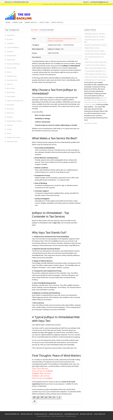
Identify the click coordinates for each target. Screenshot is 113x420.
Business (10, 39)
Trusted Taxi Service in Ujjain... (95, 51)
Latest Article (57, 22)
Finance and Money (13, 64)
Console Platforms (13, 47)
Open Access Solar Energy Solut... (96, 62)
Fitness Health (11, 68)
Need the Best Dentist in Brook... (95, 54)
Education (10, 51)
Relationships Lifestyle (14, 121)
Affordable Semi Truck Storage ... (96, 80)
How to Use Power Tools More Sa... (96, 77)
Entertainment (11, 56)
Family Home (11, 60)
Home (8, 22)
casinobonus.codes (90, 123)
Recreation (10, 109)
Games (9, 72)
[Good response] (38, 397)
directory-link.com (44, 4)
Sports (9, 133)
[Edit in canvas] (50, 397)
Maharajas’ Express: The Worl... (95, 34)
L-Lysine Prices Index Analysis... (95, 65)
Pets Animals (11, 96)
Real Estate (10, 105)
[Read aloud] (46, 397)
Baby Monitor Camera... (92, 48)
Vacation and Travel (13, 137)
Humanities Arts (12, 80)
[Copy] (34, 397)
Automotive (10, 35)
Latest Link (44, 22)
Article (34, 29)
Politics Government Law (15, 101)
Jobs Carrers (11, 88)
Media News (11, 92)
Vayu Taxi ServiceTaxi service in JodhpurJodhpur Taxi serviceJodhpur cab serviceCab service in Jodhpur (42, 373)
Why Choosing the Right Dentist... (96, 68)
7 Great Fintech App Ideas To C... (95, 71)
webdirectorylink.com (73, 4)
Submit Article (30, 22)
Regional (10, 117)
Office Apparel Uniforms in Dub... (96, 74)
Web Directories (12, 141)
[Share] (59, 397)
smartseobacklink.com (103, 4)
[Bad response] (42, 397)
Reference (10, 113)
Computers (10, 43)
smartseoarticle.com (58, 4)
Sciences (10, 125)
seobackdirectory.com (71, 414)
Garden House (12, 76)
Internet (9, 84)
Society (9, 129)
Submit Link (17, 22)
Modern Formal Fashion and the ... (96, 45)
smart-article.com (99, 414)
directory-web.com (88, 4)
